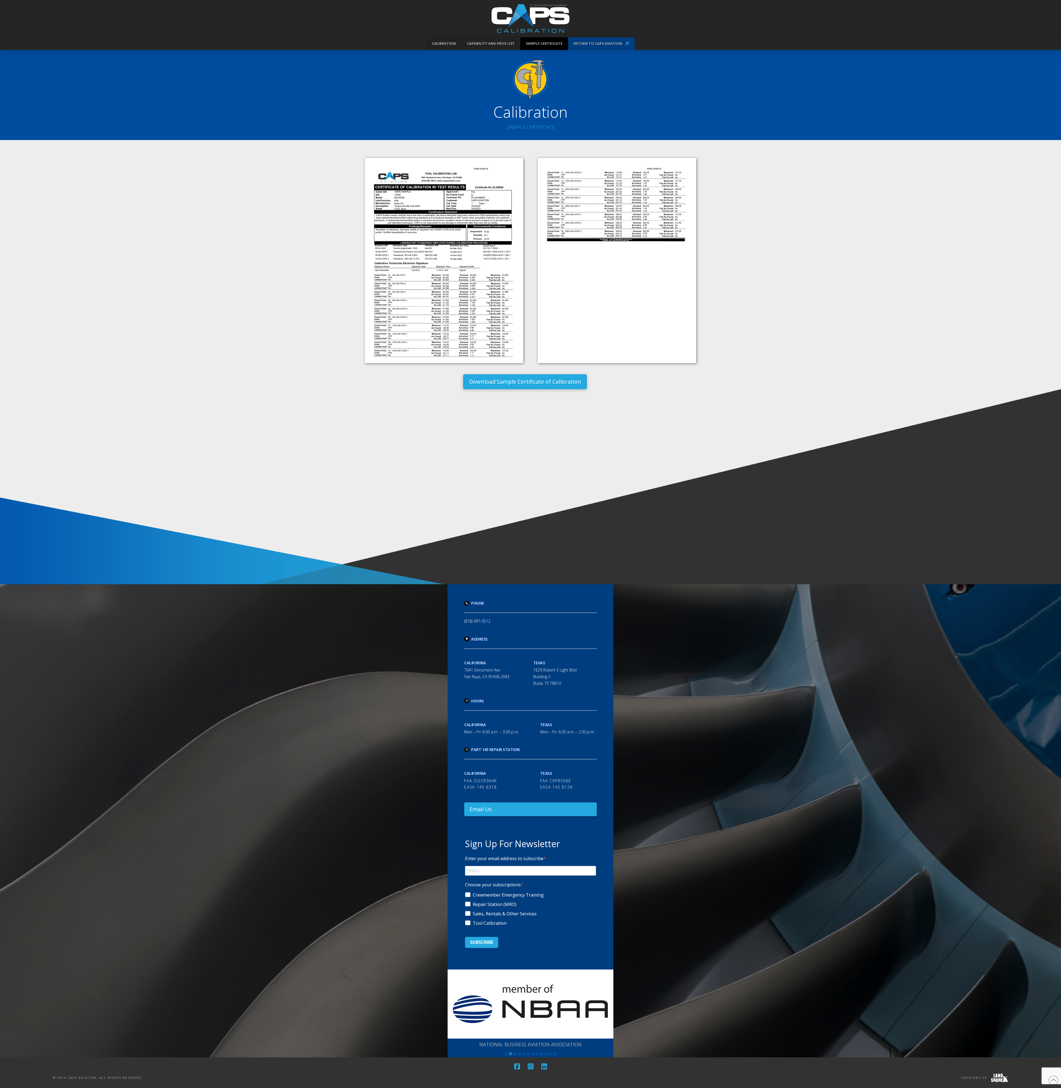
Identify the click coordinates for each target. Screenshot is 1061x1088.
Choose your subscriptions (493, 885)
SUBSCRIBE (481, 942)
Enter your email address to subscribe (504, 858)
